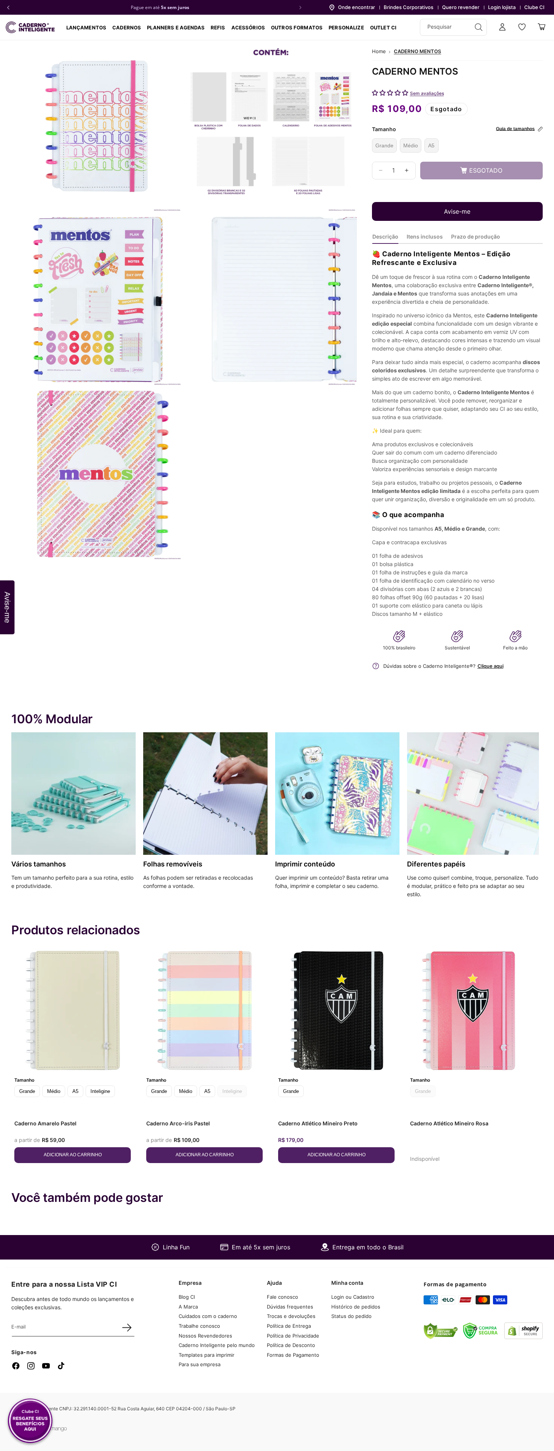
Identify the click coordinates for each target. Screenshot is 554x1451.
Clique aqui (490, 666)
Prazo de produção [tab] (475, 236)
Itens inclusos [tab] (425, 236)
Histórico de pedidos (355, 1307)
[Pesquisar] (478, 27)
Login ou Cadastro (352, 1297)
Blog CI (187, 1297)
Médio (410, 145)
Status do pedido (351, 1316)
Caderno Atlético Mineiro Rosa (449, 1123)
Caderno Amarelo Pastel (45, 1123)
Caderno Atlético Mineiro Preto (318, 1123)
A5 (431, 145)
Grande (384, 145)
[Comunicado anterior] (8, 7)
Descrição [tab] (385, 236)
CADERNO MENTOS (417, 51)
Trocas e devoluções (291, 1316)
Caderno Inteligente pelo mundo (217, 1345)
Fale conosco (282, 1297)
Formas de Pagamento (293, 1355)
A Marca (188, 1307)
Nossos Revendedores (205, 1336)
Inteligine (100, 1091)
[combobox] (453, 27)
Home (379, 51)
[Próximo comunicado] (300, 7)
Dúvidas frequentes (290, 1307)
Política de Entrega (289, 1326)
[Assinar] (126, 1327)
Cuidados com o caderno (208, 1316)
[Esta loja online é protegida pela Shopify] (523, 1337)
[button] (126, 27)
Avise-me (457, 211)
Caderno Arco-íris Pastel (178, 1123)
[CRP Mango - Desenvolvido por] (54, 1429)
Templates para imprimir (206, 1355)
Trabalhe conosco (199, 1326)
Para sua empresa (199, 1364)
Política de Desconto (291, 1345)
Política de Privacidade (293, 1336)
